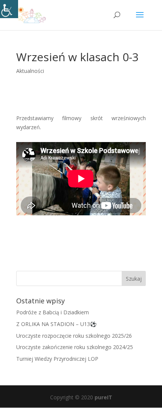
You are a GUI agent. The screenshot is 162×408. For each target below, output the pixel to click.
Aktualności (30, 70)
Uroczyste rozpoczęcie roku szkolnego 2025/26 (74, 335)
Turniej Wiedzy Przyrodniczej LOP (57, 358)
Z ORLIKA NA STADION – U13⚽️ (56, 324)
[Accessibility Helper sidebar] (9, 9)
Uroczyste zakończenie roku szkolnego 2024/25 (74, 347)
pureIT (103, 397)
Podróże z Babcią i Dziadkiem (52, 312)
